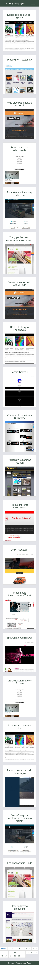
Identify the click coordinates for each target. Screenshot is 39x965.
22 (15, 956)
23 (19, 956)
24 (23, 956)
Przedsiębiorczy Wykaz (15, 3)
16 (27, 952)
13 (15, 952)
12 (10, 952)
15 (23, 952)
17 (32, 952)
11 (6, 952)
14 (19, 952)
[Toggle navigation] (33, 3)
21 (10, 956)
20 (6, 956)
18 (36, 952)
